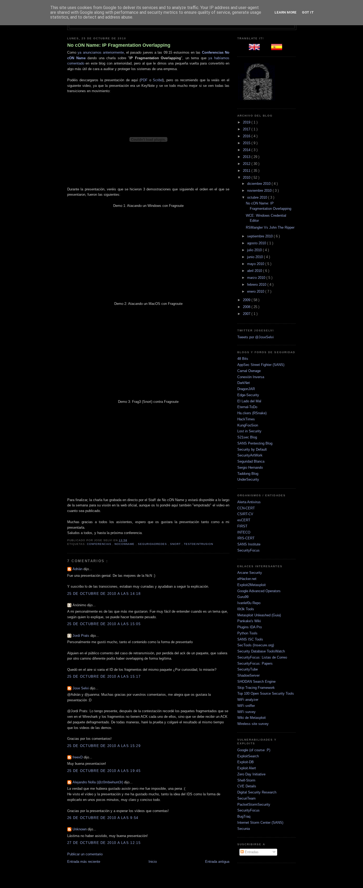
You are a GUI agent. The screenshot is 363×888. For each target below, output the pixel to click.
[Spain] (278, 49)
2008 (247, 307)
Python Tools (247, 633)
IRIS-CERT (246, 538)
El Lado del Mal (249, 401)
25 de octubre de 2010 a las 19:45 (104, 771)
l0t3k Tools (245, 609)
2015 (247, 143)
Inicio (153, 862)
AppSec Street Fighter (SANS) (260, 365)
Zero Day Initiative (251, 774)
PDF (144, 80)
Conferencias (99, 544)
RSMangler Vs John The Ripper (270, 227)
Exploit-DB (245, 762)
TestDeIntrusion (198, 544)
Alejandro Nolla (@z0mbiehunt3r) (98, 782)
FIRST (242, 526)
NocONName (125, 544)
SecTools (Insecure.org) (255, 645)
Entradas (251, 852)
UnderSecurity (248, 479)
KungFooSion (247, 425)
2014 (247, 150)
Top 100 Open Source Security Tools (265, 693)
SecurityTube (247, 669)
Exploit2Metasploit (251, 585)
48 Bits (242, 359)
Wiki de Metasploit (251, 718)
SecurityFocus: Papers (255, 663)
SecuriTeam (246, 798)
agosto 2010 (257, 243)
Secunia (243, 829)
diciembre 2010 (259, 184)
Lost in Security (249, 431)
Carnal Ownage (249, 371)
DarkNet (243, 383)
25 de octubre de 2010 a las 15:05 (104, 624)
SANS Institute (248, 544)
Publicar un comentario (85, 854)
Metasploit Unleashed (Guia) (259, 615)
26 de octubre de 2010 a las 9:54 (102, 818)
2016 (247, 136)
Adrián (78, 569)
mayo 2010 (256, 264)
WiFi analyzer (247, 700)
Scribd (158, 80)
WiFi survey (246, 712)
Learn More (286, 12)
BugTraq (243, 816)
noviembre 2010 (260, 191)
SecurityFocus (248, 550)
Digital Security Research (256, 792)
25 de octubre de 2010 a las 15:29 (104, 746)
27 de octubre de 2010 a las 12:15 (104, 843)
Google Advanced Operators (259, 591)
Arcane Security (249, 573)
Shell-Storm (246, 780)
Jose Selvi (81, 688)
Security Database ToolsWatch (261, 651)
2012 (247, 164)
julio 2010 (255, 250)
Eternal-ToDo (247, 407)
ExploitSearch (248, 756)
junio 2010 (255, 257)
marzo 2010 (256, 278)
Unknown (80, 829)
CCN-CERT (246, 508)
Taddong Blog (247, 474)
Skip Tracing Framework (256, 688)
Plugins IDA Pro (249, 627)
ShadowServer (248, 675)
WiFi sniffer (246, 706)
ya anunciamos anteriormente (101, 52)
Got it (308, 12)
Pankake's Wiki (249, 621)
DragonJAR (246, 389)
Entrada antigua (217, 862)
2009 (247, 300)
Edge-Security (248, 395)
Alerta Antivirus (249, 502)
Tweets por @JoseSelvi (255, 337)
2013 (247, 157)
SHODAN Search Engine (256, 682)
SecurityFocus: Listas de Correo (262, 657)
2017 (247, 129)
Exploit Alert (246, 768)
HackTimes (246, 419)
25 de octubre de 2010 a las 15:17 (104, 676)
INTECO (243, 532)
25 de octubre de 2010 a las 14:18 (104, 594)
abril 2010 (255, 271)
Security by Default (252, 449)
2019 (247, 122)
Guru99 (242, 597)
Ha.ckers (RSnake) (252, 413)
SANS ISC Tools (250, 639)
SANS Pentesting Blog (254, 443)
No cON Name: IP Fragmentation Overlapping (118, 45)
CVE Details (246, 786)
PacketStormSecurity (253, 804)
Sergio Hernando (250, 467)
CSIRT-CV (245, 514)
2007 (247, 314)
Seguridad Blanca (250, 461)
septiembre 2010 (260, 236)
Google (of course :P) (253, 750)
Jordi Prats (81, 636)
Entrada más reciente (83, 862)
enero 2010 (256, 291)
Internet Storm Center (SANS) (260, 823)
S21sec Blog (247, 437)
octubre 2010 (257, 197)
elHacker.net (246, 579)
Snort (176, 544)
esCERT (243, 520)
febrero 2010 (257, 285)
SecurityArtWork (250, 455)
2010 (247, 178)
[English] (255, 49)
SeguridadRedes (153, 544)
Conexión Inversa (250, 377)
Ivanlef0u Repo (248, 603)
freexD (78, 757)
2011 (247, 171)
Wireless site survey (253, 724)
